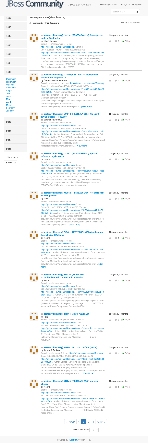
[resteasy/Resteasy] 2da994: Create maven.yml (66, 313)
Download (11, 162)
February (10, 107)
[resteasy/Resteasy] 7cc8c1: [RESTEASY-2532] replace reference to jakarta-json (69, 155)
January (10, 110)
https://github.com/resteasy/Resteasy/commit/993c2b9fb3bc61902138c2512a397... (72, 293)
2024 (8, 36)
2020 (8, 72)
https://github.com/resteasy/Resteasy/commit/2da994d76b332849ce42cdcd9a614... (72, 330)
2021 (8, 63)
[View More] (86, 106)
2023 (8, 45)
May (8, 99)
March (9, 104)
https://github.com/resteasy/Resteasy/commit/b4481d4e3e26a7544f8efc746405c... (72, 133)
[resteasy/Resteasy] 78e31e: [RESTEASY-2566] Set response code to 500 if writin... (72, 36)
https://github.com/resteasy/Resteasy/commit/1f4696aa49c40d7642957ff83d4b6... (72, 90)
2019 (8, 122)
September (11, 87)
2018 (8, 131)
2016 (8, 149)
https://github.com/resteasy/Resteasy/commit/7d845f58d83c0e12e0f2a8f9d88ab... (72, 251)
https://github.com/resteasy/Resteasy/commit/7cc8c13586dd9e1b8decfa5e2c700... (72, 172)
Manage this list (109, 4)
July (8, 93)
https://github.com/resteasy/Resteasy (58, 46)
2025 (8, 27)
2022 (8, 54)
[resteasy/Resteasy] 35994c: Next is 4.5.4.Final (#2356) (70, 347)
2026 (8, 18)
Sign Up (138, 4)
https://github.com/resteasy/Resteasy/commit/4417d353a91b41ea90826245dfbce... (73, 400)
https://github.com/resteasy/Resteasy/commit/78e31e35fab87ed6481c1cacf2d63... (72, 54)
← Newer (70, 421)
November (11, 81)
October (10, 84)
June (8, 96)
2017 (8, 140)
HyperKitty (73, 439)
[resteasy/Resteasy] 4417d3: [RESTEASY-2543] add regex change (70, 382)
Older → (101, 421)
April (8, 102)
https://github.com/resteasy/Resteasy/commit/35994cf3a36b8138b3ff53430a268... (72, 360)
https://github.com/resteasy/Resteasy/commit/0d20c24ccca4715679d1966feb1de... (72, 211)
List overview (12, 157)
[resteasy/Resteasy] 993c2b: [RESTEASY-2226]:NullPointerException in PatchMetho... (63, 276)
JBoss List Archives (79, 4)
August (9, 90)
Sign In (126, 4)
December (11, 78)
